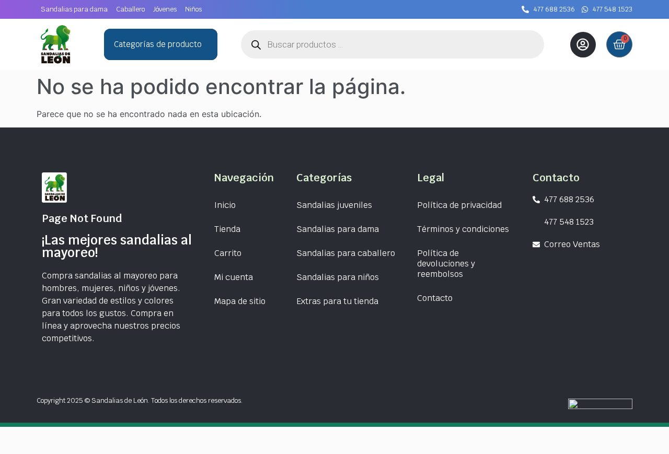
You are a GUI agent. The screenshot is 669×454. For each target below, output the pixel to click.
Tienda (227, 229)
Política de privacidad (459, 205)
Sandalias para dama (74, 9)
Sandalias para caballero (345, 253)
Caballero (130, 9)
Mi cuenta (233, 277)
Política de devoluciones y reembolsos (446, 264)
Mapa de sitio (240, 301)
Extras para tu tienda (337, 301)
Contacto (435, 298)
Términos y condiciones (463, 229)
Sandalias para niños (337, 277)
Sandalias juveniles (334, 205)
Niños (193, 9)
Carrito (227, 253)
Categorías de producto (158, 44)
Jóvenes (165, 9)
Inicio (225, 205)
